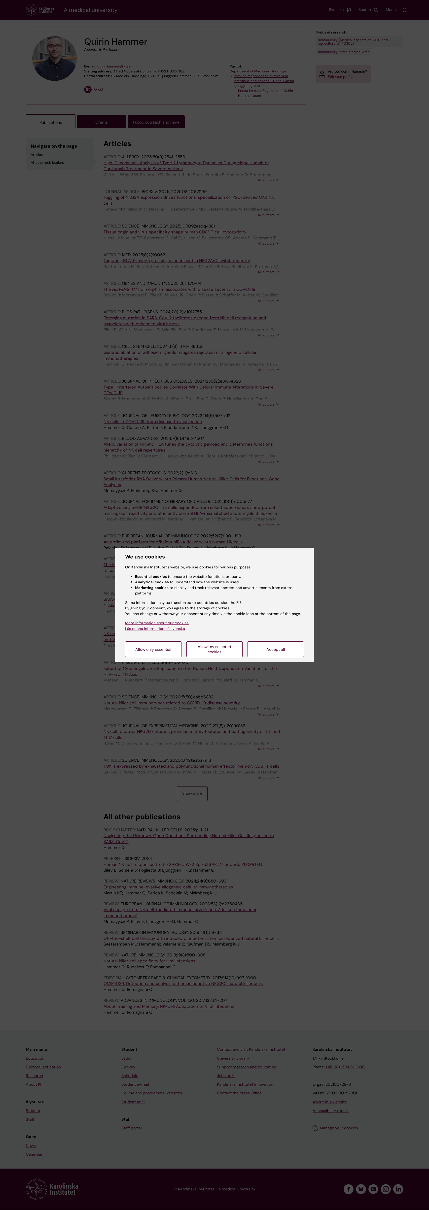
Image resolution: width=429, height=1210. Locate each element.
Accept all (275, 649)
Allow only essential (153, 649)
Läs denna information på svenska (155, 628)
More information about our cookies (157, 623)
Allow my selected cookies (214, 649)
